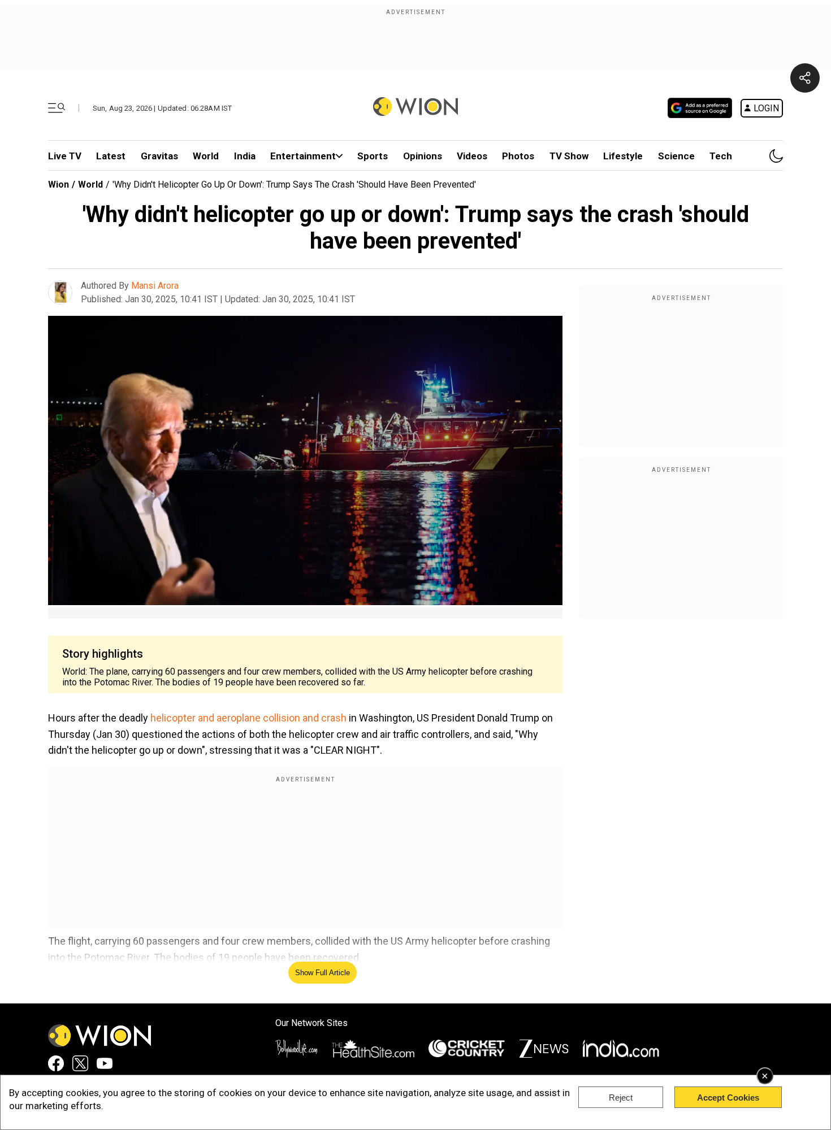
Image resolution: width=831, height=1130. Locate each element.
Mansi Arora (155, 285)
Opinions (422, 156)
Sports (372, 156)
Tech (720, 156)
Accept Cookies (728, 1097)
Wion (58, 184)
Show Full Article (322, 972)
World (206, 156)
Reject (621, 1097)
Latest (110, 156)
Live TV (64, 156)
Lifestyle (623, 156)
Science (676, 156)
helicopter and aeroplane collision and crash (248, 718)
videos (472, 156)
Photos (518, 156)
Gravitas (159, 156)
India (245, 156)
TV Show (568, 156)
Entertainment (303, 156)
